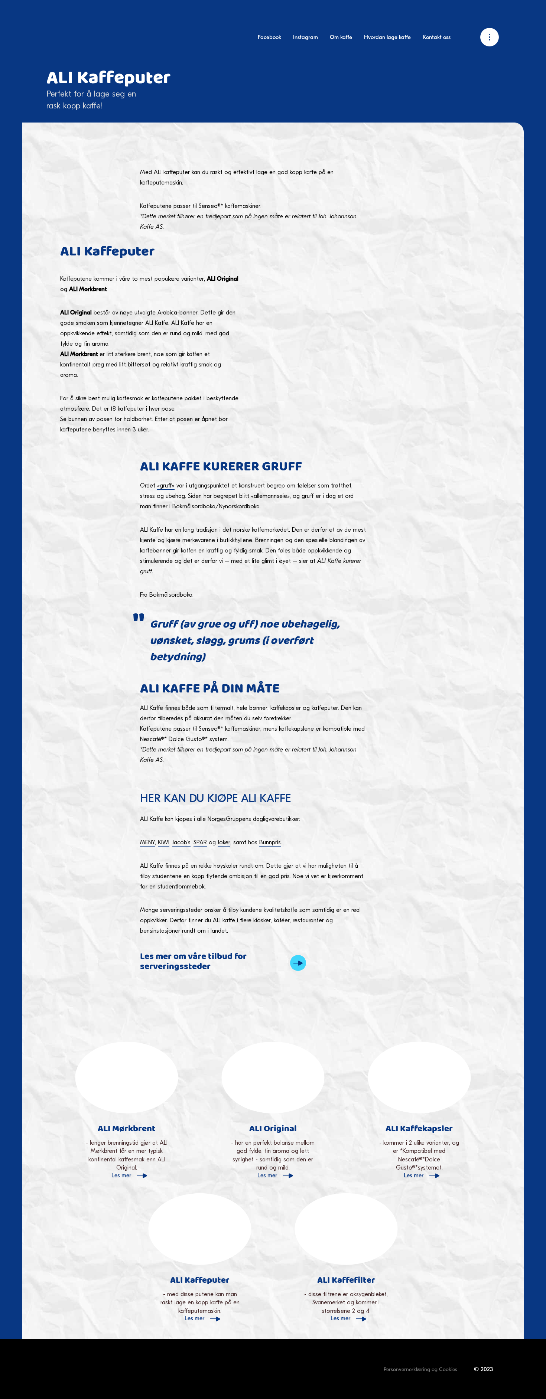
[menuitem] (269, 37)
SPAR (200, 842)
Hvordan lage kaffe (387, 37)
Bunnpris (270, 842)
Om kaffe (341, 37)
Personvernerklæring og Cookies (420, 1369)
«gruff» (166, 485)
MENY (147, 842)
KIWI (163, 842)
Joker (224, 842)
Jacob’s (181, 842)
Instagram (305, 37)
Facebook (269, 37)
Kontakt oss (437, 37)
